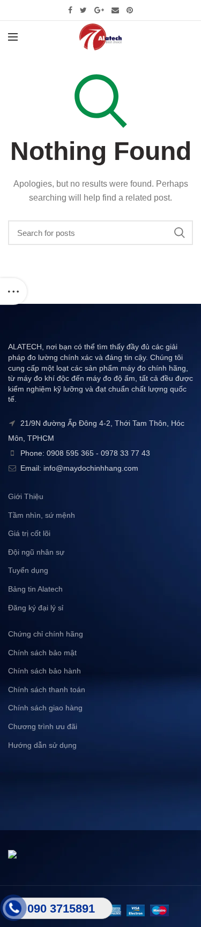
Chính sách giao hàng (45, 707)
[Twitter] (83, 10)
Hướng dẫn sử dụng (42, 745)
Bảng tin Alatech (35, 589)
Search (179, 232)
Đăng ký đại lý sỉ (35, 607)
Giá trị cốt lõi (29, 533)
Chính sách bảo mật (42, 652)
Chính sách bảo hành (44, 670)
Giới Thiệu (25, 496)
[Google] (99, 10)
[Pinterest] (130, 10)
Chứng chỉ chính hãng (45, 634)
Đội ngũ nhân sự (36, 552)
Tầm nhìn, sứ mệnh (41, 515)
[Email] (115, 10)
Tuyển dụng (28, 570)
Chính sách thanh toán (46, 689)
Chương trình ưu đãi (42, 726)
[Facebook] (70, 10)
